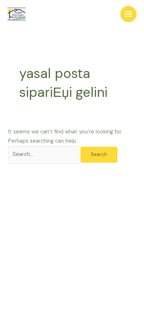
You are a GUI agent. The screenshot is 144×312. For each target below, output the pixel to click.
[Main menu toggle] (128, 14)
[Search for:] (44, 154)
